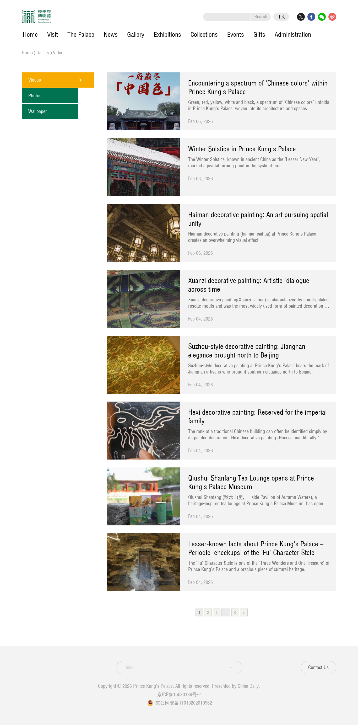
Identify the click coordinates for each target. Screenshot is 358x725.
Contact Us (318, 667)
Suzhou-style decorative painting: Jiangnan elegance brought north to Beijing (246, 350)
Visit (52, 34)
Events (235, 34)
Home (30, 34)
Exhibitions (167, 34)
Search (260, 17)
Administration (293, 34)
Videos (59, 52)
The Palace (80, 34)
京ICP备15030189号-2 (179, 694)
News (111, 34)
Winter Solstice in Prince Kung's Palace (242, 149)
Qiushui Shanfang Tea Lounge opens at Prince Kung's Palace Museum (251, 482)
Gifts (259, 34)
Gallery (135, 34)
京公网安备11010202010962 (183, 703)
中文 (281, 16)
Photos (34, 96)
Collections (204, 34)
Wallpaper (37, 111)
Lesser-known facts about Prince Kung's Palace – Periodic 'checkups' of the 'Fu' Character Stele (255, 548)
